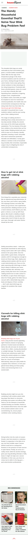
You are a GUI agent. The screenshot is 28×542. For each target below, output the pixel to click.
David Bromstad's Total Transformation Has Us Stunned (21, 507)
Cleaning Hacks (13, 7)
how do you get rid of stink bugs (11, 108)
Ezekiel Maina (6, 29)
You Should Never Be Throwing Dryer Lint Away (7, 506)
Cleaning (4, 7)
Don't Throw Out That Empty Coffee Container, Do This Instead (21, 529)
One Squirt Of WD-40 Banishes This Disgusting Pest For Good (7, 529)
